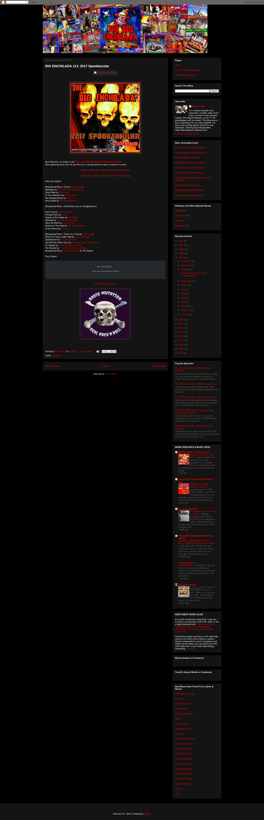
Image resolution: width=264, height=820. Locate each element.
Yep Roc (179, 789)
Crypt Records (182, 724)
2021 (181, 241)
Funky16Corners (187, 563)
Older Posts (159, 366)
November (186, 265)
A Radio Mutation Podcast (105, 284)
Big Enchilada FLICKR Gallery (189, 190)
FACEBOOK (113, 170)
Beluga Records (183, 703)
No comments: (87, 351)
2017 (181, 257)
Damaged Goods (183, 728)
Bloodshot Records (184, 713)
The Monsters (68, 223)
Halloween (56, 355)
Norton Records (182, 753)
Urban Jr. (70, 198)
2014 (181, 328)
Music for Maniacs (187, 509)
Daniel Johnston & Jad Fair (70, 245)
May (183, 297)
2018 (181, 253)
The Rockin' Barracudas (67, 220)
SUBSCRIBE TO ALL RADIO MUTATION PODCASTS (105, 176)
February (186, 310)
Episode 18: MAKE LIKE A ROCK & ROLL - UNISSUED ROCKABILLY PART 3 (196, 543)
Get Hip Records (183, 748)
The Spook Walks (71, 251)
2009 (181, 349)
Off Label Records (184, 759)
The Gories (64, 192)
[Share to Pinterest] (114, 351)
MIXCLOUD (125, 170)
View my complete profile (187, 133)
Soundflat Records (184, 779)
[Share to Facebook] (112, 351)
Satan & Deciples (65, 212)
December (186, 261)
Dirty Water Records (184, 739)
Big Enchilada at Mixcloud (187, 157)
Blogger (147, 814)
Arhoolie (179, 698)
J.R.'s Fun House (187, 584)
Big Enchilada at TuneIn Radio (189, 167)
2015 (181, 323)
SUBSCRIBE (99, 170)
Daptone (179, 733)
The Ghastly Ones (68, 239)
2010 (181, 344)
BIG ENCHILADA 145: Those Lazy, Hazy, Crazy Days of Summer (195, 411)
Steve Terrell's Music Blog (187, 70)
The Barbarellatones (68, 201)
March (184, 306)
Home (106, 366)
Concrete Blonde (82, 237)
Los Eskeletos (70, 195)
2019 (181, 249)
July (183, 289)
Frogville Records (183, 744)
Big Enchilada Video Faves (188, 185)
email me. (191, 648)
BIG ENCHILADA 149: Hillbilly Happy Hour (195, 384)
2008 (181, 353)
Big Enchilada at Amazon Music (190, 162)
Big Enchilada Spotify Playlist (189, 195)
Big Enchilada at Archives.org (189, 172)
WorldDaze (180, 225)
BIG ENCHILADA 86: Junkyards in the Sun (195, 397)
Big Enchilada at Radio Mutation (190, 147)
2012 (181, 336)
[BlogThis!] (106, 351)
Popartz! (194, 587)
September (186, 281)
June (183, 293)
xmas (177, 220)
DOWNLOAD (86, 170)
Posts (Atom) (111, 374)
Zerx (177, 794)
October (185, 269)
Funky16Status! (185, 565)
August (184, 285)
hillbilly (178, 210)
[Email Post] (97, 351)
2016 (181, 319)
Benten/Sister (181, 708)
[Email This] (103, 351)
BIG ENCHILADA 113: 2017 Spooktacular (77, 66)
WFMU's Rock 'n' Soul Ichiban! (194, 452)
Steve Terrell (198, 106)
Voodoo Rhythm (183, 784)
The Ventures (77, 187)
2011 (181, 340)
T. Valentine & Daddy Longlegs (73, 248)
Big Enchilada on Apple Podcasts (191, 152)
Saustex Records (183, 769)
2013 (181, 332)
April (183, 302)
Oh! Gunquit (73, 217)
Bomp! (178, 719)
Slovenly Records (183, 773)
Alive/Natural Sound (184, 693)
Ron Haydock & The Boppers (70, 190)
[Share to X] (109, 351)
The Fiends (87, 234)
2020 (181, 245)
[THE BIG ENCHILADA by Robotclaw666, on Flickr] (105, 73)
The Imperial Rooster (77, 226)
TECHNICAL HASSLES (186, 75)
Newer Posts (52, 366)
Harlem (65, 215)
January (185, 314)
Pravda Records (183, 764)
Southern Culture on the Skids (84, 242)
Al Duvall (65, 228)
